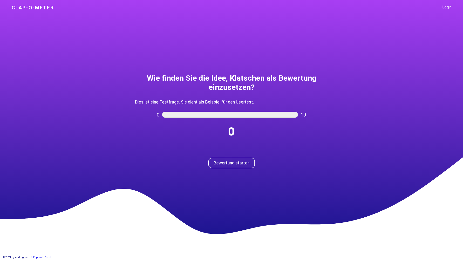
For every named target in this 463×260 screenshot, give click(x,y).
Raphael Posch (42, 257)
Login (446, 7)
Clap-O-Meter (33, 8)
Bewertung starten (232, 163)
